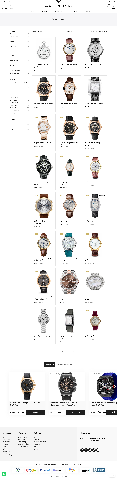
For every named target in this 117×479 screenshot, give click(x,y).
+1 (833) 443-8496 (110, 2)
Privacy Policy (37, 437)
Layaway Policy (37, 448)
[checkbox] (19, 34)
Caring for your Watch (23, 444)
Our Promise (6, 443)
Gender (13, 119)
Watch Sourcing (22, 441)
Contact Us (5, 446)
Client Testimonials (7, 439)
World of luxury (58, 6)
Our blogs (5, 444)
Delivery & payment (51, 464)
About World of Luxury (8, 437)
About (38, 464)
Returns (36, 446)
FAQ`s (4, 448)
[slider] (11, 87)
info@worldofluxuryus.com (9, 2)
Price (14, 79)
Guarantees (37, 444)
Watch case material (17, 95)
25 (76, 351)
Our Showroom (6, 441)
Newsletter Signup (7, 455)
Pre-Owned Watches (23, 437)
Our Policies (37, 439)
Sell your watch (6, 451)
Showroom (77, 464)
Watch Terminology (22, 443)
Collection (14, 55)
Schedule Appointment (23, 446)
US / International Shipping (40, 441)
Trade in (5, 449)
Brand (13, 31)
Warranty (36, 449)
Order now (35, 412)
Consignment (21, 439)
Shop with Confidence (39, 443)
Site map (5, 453)
